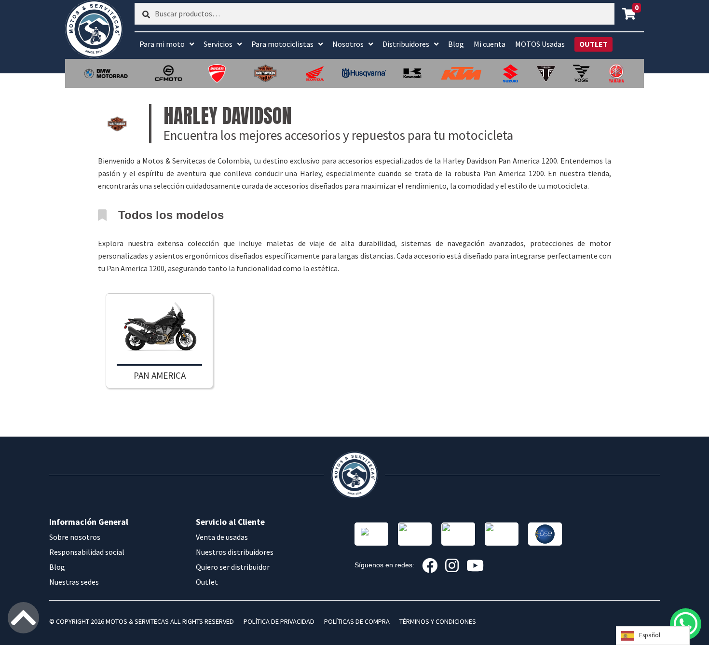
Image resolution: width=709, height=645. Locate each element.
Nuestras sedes (74, 582)
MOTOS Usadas (540, 44)
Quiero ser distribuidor (233, 567)
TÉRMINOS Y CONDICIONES (437, 621)
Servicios (218, 44)
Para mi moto (162, 44)
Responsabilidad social (86, 552)
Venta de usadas (222, 537)
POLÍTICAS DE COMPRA (357, 621)
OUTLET (593, 44)
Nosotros (348, 44)
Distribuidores (405, 44)
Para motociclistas (282, 44)
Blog (456, 44)
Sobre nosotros (74, 537)
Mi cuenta (489, 44)
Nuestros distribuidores (234, 552)
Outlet (207, 582)
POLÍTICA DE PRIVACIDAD (279, 621)
